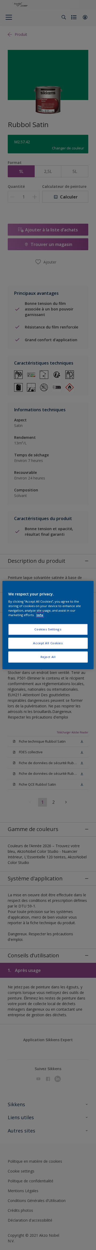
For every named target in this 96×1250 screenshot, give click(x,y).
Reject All (48, 657)
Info (40, 615)
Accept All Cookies (48, 643)
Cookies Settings (47, 630)
